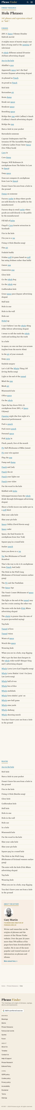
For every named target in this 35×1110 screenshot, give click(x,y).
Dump (4, 193)
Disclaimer (5, 1090)
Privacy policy (6, 1082)
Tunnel (4, 629)
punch (10, 424)
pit (12, 92)
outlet (10, 198)
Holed (4, 321)
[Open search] (27, 2)
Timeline (4, 1051)
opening (25, 44)
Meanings (5, 1019)
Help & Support (6, 1058)
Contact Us (5, 1054)
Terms (4, 1094)
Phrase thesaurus (12, 986)
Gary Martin (11, 920)
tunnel (23, 376)
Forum (4, 1038)
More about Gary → (10, 961)
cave (12, 65)
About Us (5, 1047)
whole (5, 52)
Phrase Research (7, 1062)
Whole (16, 368)
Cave (4, 152)
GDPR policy (6, 1074)
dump (9, 97)
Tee (3, 556)
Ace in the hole (8, 60)
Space (10, 33)
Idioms (4, 1023)
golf (9, 257)
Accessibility (6, 1086)
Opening (5, 416)
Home (3, 986)
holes (12, 220)
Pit (3, 448)
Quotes (4, 1035)
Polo (23, 608)
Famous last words (8, 1031)
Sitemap (4, 1098)
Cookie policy (6, 1078)
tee (13, 238)
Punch (15, 78)
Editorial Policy (6, 1066)
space (13, 70)
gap (13, 116)
